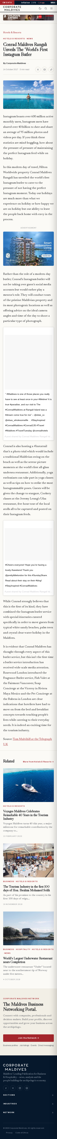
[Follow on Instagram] (19, 1088)
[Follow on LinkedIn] (26, 1088)
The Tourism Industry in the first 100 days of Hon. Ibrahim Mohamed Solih (26, 888)
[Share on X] (38, 69)
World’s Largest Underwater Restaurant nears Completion (27, 960)
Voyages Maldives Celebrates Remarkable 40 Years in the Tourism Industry (25, 815)
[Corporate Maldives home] (12, 8)
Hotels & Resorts (12, 32)
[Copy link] (51, 69)
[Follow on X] (13, 1088)
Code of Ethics (21, 1133)
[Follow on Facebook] (6, 1088)
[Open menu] (51, 8)
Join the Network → (28, 1038)
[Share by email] (44, 69)
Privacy (9, 1133)
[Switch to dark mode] (40, 8)
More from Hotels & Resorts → (38, 762)
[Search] (45, 8)
